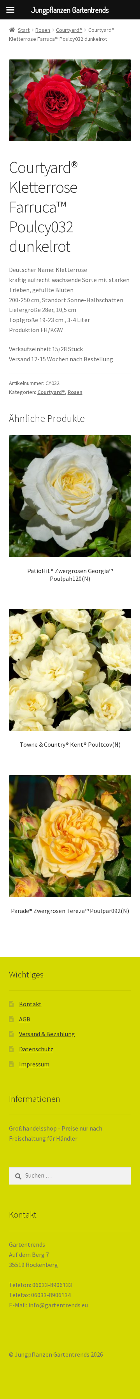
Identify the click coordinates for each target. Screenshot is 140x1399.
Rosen (42, 29)
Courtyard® (69, 29)
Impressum (34, 1064)
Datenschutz (36, 1049)
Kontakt (30, 1004)
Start (24, 29)
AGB (24, 1019)
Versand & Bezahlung (47, 1034)
